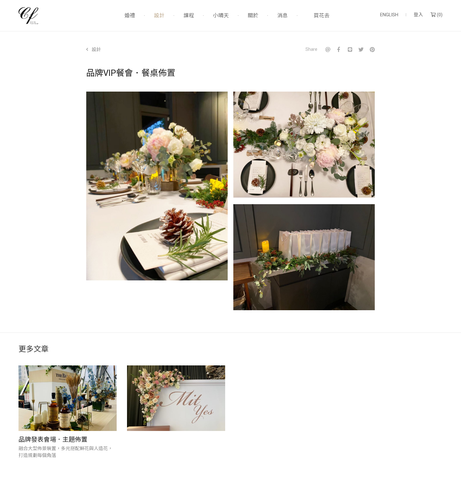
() (439, 15)
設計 (159, 16)
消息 (282, 16)
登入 (418, 15)
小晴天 (221, 16)
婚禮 (130, 16)
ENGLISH (389, 15)
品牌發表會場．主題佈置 (53, 439)
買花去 (322, 16)
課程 (188, 16)
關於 (253, 16)
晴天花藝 (29, 15)
